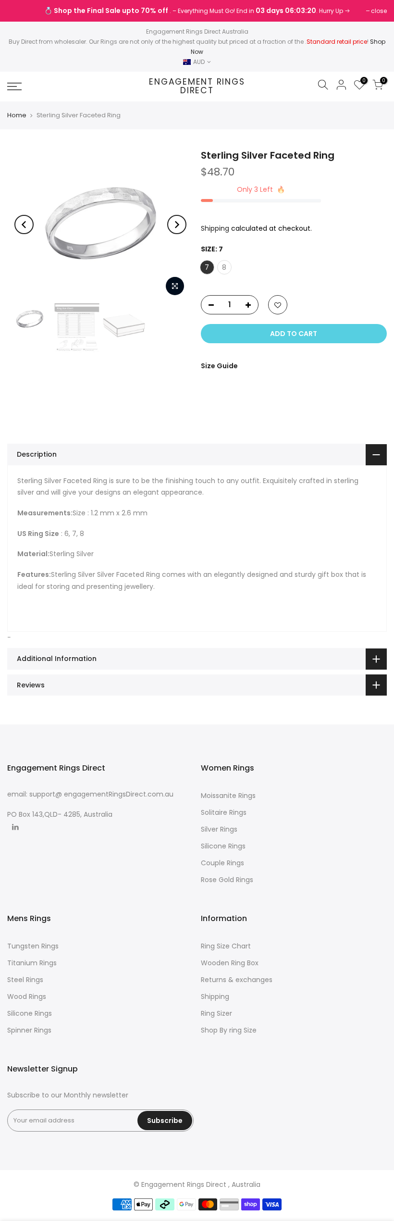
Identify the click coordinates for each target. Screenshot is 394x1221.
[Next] (176, 224)
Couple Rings (222, 863)
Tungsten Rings (33, 946)
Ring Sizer (216, 1013)
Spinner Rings (29, 1030)
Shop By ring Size (229, 1030)
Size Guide (219, 366)
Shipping (215, 228)
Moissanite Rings (228, 795)
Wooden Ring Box (230, 963)
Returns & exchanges (236, 979)
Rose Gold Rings (227, 880)
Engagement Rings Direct (197, 86)
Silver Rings (219, 829)
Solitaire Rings (223, 812)
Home (16, 115)
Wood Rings (26, 996)
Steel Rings (25, 979)
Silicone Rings (223, 846)
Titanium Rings (32, 963)
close (20, 11)
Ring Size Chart (226, 946)
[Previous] (24, 224)
